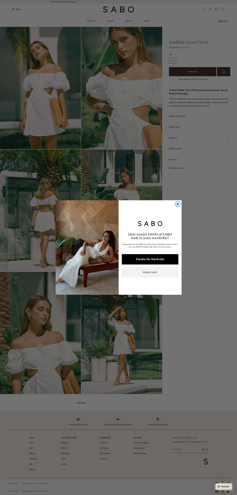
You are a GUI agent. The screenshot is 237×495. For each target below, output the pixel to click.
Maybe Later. (150, 272)
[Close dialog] (177, 204)
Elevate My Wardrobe (150, 259)
